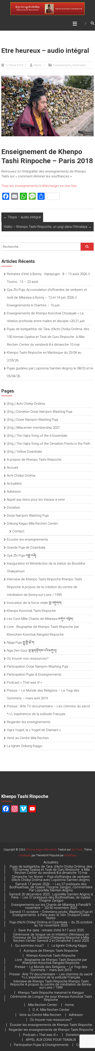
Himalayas (25, 855)
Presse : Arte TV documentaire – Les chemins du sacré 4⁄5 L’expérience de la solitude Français (51, 975)
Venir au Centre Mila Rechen (28, 738)
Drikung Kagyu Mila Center (41, 849)
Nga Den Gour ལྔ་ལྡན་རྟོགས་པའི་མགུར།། (32, 650)
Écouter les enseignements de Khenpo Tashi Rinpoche (51, 1025)
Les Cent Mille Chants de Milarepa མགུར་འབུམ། (40, 619)
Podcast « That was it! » (24, 682)
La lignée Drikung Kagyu (24, 746)
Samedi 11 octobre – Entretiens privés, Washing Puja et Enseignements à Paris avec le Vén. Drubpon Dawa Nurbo (51, 915)
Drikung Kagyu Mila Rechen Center (32, 524)
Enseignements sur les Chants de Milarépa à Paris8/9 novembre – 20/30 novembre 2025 (51, 906)
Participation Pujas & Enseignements (34, 674)
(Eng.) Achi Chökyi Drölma (26, 404)
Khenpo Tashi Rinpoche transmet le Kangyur (51, 993)
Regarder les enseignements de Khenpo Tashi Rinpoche (51, 1030)
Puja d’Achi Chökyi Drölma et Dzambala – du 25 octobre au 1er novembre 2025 (51, 923)
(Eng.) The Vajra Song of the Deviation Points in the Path (48, 444)
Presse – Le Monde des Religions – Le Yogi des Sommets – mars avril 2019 (51, 968)
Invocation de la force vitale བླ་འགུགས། (34, 603)
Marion (38, 65)
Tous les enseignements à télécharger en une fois (39, 186)
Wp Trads (77, 849)
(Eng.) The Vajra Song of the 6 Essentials (37, 436)
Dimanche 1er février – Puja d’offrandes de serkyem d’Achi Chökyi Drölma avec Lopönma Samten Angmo (51, 878)
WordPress (70, 855)
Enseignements (62, 65)
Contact (18, 531)
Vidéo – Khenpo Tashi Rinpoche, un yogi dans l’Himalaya (47, 227)
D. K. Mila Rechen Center (51, 1010)
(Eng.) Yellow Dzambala (24, 452)
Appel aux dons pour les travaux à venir (36, 500)
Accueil (12, 468)
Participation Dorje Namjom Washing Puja (37, 666)
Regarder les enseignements (28, 722)
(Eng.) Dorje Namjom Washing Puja (32, 420)
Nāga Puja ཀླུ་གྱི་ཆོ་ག (20, 642)
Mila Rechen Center (42, 1005)
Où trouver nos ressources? (28, 658)
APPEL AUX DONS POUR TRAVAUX (51, 1040)
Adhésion (14, 492)
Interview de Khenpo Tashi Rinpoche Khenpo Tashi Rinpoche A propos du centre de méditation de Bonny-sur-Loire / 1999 (51, 984)
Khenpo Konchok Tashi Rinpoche (31, 611)
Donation (13, 508)
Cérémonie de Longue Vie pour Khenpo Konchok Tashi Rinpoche (51, 998)
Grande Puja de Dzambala (26, 547)
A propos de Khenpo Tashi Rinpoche (34, 460)
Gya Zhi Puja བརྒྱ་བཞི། (21, 555)
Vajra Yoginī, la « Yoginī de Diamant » (34, 730)
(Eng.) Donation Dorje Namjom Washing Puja (39, 412)
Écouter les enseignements (27, 539)
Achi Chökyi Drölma (21, 476)
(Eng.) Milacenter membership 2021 (33, 428)
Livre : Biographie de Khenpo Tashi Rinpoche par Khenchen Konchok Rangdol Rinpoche (51, 961)
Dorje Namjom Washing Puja (28, 516)
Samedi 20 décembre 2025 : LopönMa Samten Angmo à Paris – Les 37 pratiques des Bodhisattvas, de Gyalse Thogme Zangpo (51, 897)
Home (69, 1005)
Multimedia (79, 65)
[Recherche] (87, 247)
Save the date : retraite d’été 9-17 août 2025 (51, 930)
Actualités (14, 484)
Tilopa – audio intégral (22, 217)
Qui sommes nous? (29, 946)
